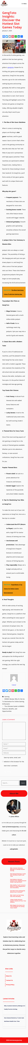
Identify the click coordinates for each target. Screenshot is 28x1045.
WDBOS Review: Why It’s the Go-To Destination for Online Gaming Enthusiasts (13, 701)
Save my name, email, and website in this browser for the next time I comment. (14, 762)
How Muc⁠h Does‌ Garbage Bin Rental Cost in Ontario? (17, 891)
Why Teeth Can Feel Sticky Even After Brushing (17, 895)
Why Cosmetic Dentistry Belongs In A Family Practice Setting (17, 869)
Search (23, 783)
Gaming (6, 696)
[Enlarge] (19, 801)
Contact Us (9, 980)
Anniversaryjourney (15, 1040)
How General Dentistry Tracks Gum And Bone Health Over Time (18, 875)
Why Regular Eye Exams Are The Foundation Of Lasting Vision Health (17, 906)
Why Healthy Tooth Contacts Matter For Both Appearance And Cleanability (17, 886)
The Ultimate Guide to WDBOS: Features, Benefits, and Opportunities (13, 708)
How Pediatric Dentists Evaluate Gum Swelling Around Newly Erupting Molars (18, 881)
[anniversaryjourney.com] (4, 3)
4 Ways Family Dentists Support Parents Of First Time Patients (18, 901)
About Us (9, 976)
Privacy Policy (10, 985)
